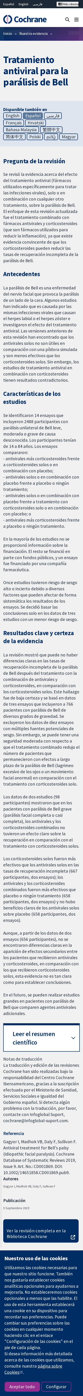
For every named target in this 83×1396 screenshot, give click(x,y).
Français (14, 122)
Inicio (7, 33)
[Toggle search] (67, 19)
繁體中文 (51, 129)
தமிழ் (51, 136)
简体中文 (14, 136)
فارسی (37, 4)
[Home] (24, 19)
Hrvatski (36, 122)
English (23, 4)
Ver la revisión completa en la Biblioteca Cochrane (36, 1233)
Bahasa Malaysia (21, 129)
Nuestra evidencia (33, 33)
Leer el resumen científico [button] (34, 1038)
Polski (35, 136)
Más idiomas (70, 4)
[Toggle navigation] (76, 19)
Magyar (69, 136)
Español (8, 4)
